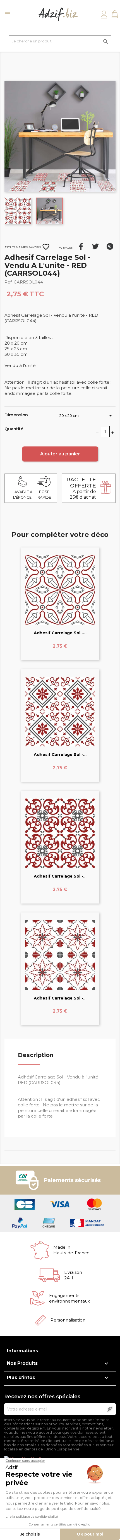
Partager (81, 246)
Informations (22, 1350)
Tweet (95, 246)
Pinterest (110, 246)
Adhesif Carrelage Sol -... (60, 632)
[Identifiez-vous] (104, 14)
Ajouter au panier (60, 454)
